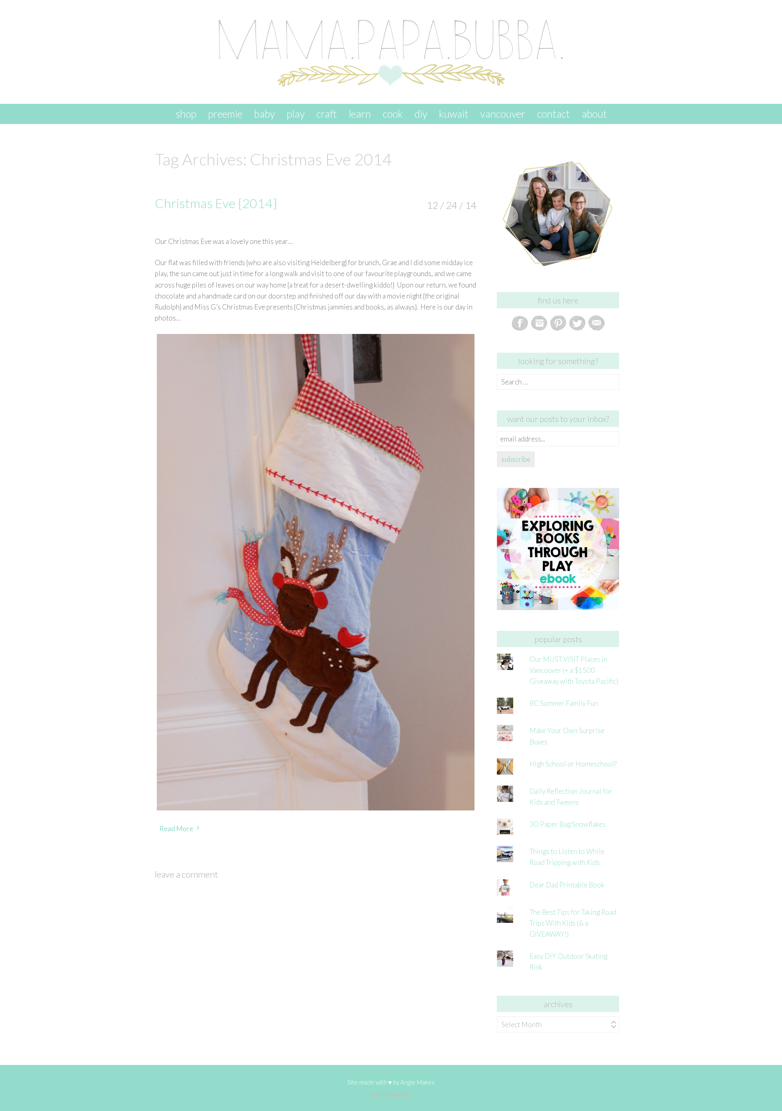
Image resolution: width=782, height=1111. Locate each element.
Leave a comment (186, 874)
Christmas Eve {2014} (216, 203)
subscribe (515, 459)
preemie (225, 114)
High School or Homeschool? (573, 764)
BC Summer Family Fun (563, 703)
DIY (421, 114)
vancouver (502, 114)
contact (553, 114)
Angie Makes (417, 1082)
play (296, 114)
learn (360, 114)
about (594, 114)
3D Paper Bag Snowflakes (567, 824)
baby (264, 114)
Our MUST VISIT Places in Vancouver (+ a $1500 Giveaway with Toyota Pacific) (573, 670)
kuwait (453, 114)
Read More (176, 828)
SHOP (186, 114)
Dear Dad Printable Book (566, 884)
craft (326, 114)
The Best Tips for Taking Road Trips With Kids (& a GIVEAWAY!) (572, 923)
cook (393, 114)
